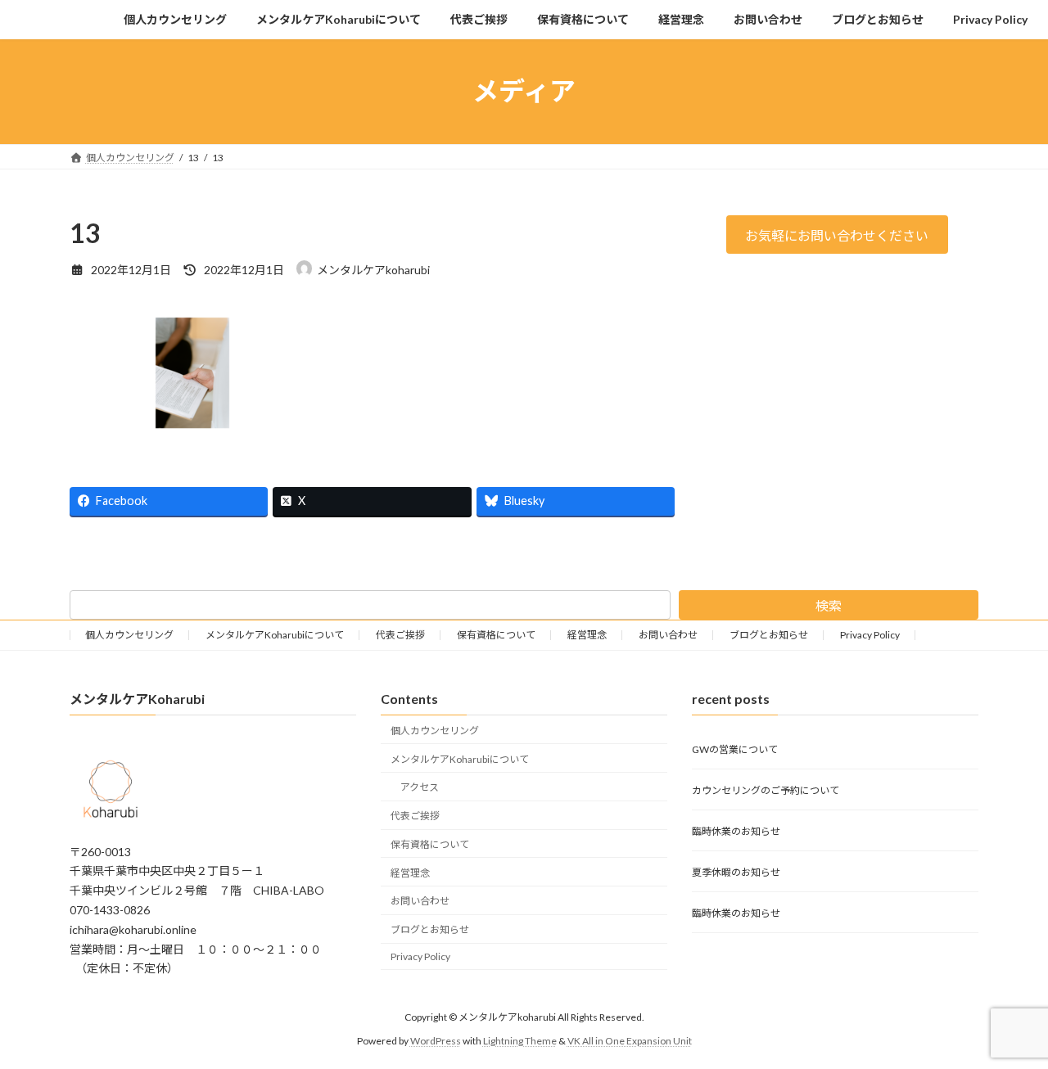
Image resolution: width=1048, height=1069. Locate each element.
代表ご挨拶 (400, 635)
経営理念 (587, 635)
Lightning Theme (520, 1040)
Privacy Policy (870, 635)
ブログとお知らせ (769, 635)
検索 (828, 605)
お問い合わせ (668, 635)
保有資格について (496, 635)
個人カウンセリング (129, 635)
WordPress (435, 1040)
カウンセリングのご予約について (765, 790)
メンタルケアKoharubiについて (275, 635)
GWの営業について (735, 749)
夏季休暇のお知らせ (736, 872)
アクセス (419, 787)
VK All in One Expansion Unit (629, 1040)
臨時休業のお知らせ (736, 831)
